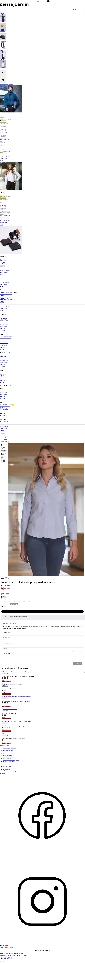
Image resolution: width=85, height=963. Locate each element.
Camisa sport (3, 132)
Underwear (3, 266)
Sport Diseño (3, 135)
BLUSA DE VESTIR (4, 409)
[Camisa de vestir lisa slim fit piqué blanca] (42, 684)
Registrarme (10, 84)
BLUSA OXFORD (3, 408)
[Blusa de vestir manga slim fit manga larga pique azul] (3, 728)
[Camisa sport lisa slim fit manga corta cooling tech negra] (5, 703)
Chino (1, 141)
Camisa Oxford (3, 126)
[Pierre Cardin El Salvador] (14, 6)
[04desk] (11, 253)
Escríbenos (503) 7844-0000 (9, 748)
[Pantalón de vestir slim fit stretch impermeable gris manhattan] (5, 678)
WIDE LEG (2, 339)
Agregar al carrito (43, 611)
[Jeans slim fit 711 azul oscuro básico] (3, 715)
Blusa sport (3, 205)
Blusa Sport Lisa (3, 206)
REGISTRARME (3, 158)
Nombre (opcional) (8, 644)
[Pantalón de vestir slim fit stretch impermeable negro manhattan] (7, 678)
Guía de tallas (6, 604)
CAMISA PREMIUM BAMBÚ (8, 292)
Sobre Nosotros (7, 768)
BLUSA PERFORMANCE (5, 406)
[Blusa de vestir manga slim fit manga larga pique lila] (10, 728)
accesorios (3, 41)
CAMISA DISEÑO (4, 298)
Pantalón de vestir (5, 151)
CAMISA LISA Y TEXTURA (6, 297)
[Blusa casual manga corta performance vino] (3, 740)
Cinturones (3, 260)
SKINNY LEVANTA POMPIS (6, 336)
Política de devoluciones (8, 757)
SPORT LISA (2, 317)
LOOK (1, 388)
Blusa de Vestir (3, 203)
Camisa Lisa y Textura (5, 128)
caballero (3, 13)
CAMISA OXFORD (4, 295)
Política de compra (7, 755)
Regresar (4, 577)
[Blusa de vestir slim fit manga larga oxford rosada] (5, 597)
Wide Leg (2, 214)
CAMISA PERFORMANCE (6, 294)
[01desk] (11, 112)
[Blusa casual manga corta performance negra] (42, 734)
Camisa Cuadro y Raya (5, 130)
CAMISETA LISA (3, 319)
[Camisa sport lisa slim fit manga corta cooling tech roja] (7, 703)
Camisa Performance (4, 123)
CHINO (1, 355)
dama (1, 22)
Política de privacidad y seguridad (11, 760)
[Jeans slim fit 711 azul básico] (42, 709)
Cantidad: (3, 606)
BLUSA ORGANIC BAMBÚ (7, 404)
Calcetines (3, 263)
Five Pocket (2, 142)
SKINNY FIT (2, 376)
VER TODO (2, 303)
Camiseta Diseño (3, 138)
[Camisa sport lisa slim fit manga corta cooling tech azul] (3, 703)
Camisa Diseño (3, 129)
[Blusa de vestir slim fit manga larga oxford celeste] (2, 597)
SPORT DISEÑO (3, 318)
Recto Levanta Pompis (5, 212)
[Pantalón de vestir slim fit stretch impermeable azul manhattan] (3, 678)
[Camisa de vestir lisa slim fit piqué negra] (3, 691)
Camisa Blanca (3, 122)
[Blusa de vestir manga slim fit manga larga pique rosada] (42, 721)
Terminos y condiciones (8, 761)
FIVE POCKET (3, 356)
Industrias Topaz (7, 766)
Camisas (2, 117)
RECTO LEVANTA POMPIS (5, 338)
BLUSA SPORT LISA (4, 421)
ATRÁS (1, 160)
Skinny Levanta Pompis (5, 211)
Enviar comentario (77, 663)
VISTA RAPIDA (5, 673)
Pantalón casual (4, 139)
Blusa (1, 195)
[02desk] (11, 189)
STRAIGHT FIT (3, 372)
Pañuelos (2, 262)
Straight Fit (2, 145)
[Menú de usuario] (80, 9)
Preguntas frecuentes (8, 750)
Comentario (6, 653)
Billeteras (2, 259)
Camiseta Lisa (3, 136)
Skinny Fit (2, 149)
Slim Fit (1, 148)
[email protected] (8, 958)
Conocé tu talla (14, 604)
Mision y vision (6, 769)
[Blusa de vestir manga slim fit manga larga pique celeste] (7, 728)
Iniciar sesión (3, 84)
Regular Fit (2, 146)
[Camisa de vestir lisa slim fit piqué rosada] (5, 691)
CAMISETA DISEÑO (4, 320)
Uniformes (3, 59)
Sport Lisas (2, 133)
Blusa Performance (4, 199)
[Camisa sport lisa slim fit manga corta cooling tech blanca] (42, 696)
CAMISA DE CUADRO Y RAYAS (7, 300)
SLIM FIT (2, 375)
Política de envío (7, 758)
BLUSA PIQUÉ (3, 407)
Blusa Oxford (3, 202)
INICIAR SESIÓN (5, 156)
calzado (2, 32)
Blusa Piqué (2, 201)
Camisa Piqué (3, 125)
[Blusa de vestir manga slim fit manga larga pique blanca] (5, 728)
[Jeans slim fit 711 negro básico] (5, 715)
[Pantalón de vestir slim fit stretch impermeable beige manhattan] (42, 672)
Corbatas (2, 265)
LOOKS (1, 152)
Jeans (1, 144)
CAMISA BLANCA (4, 301)
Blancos (2, 50)
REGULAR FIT (3, 374)
